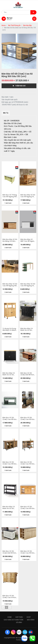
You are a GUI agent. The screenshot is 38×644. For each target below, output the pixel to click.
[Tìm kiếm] (33, 12)
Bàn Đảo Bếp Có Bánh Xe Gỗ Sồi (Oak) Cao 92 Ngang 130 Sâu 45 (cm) (27, 329)
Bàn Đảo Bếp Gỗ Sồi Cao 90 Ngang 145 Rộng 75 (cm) (27, 285)
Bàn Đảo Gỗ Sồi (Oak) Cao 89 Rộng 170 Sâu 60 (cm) (10, 463)
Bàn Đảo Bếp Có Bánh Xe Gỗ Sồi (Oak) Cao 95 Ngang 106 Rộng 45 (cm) (10, 374)
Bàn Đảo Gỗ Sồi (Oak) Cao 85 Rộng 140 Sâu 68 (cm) (27, 507)
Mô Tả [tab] (5, 113)
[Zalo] (24, 638)
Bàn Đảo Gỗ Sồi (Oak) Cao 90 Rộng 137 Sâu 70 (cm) (27, 552)
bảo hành (30, 620)
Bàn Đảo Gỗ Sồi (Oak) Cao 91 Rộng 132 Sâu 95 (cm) (10, 596)
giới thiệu (19, 617)
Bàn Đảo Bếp (27, 25)
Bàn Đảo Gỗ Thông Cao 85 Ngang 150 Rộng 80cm (10, 196)
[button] (3, 51)
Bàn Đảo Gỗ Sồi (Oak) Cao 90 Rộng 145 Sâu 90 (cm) (27, 418)
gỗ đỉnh (19, 622)
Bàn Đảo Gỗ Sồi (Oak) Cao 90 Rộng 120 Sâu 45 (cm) (27, 463)
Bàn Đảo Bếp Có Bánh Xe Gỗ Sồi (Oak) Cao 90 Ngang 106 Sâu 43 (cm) (9, 507)
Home (4, 25)
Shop (29, 617)
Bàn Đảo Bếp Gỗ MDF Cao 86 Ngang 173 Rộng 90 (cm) (27, 240)
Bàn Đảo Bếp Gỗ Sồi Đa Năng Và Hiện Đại (10, 240)
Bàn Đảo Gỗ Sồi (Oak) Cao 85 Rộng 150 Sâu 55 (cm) (10, 418)
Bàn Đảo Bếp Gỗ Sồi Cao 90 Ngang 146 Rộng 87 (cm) (27, 196)
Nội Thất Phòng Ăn (14, 25)
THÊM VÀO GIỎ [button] (20, 86)
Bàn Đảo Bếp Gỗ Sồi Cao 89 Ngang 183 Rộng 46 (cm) (10, 285)
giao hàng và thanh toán (13, 620)
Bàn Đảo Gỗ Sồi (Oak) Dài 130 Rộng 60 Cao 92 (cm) (10, 552)
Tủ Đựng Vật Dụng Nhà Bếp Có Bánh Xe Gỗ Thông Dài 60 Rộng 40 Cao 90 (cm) (10, 329)
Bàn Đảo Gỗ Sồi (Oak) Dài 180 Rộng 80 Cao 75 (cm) (27, 374)
